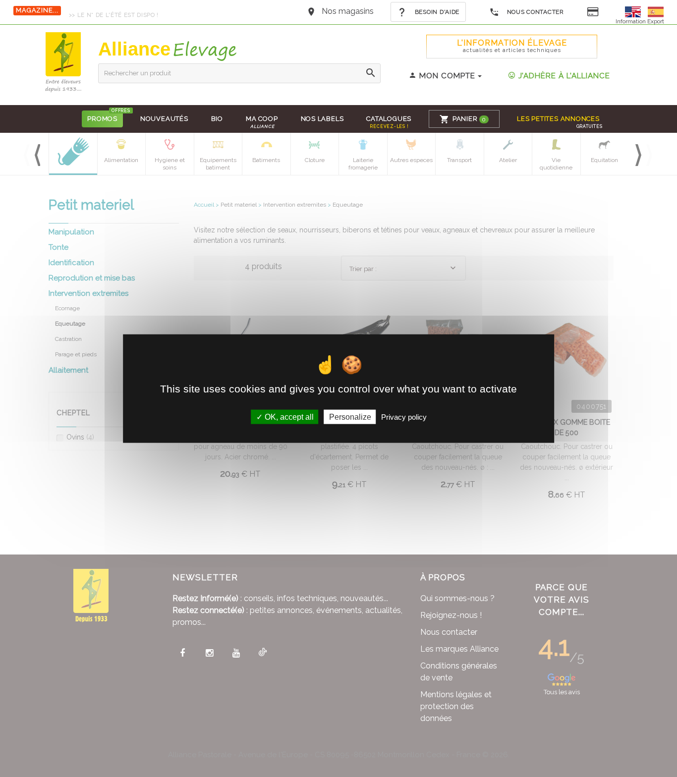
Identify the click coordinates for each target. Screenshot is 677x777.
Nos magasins (348, 11)
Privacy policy (404, 416)
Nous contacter (534, 11)
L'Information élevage (512, 46)
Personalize (350, 416)
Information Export (640, 21)
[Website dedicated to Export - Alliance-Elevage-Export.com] (635, 11)
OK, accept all (288, 416)
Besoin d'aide (436, 11)
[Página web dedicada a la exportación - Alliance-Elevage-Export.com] (656, 11)
